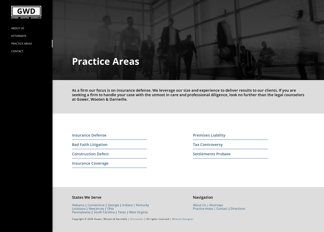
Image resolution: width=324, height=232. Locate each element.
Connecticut (96, 205)
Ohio (110, 209)
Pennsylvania (81, 212)
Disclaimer (136, 219)
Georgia (113, 205)
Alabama (78, 205)
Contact (221, 209)
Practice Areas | (204, 209)
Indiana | (129, 205)
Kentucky (142, 205)
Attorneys (216, 205)
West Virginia (138, 212)
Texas (122, 212)
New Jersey (96, 209)
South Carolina (104, 212)
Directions (238, 209)
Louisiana (79, 209)
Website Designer (183, 219)
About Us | (201, 205)
